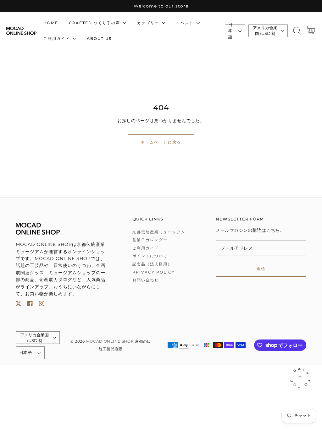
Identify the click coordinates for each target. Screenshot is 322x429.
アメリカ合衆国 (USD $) (265, 30)
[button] (297, 30)
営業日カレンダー (150, 239)
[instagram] (41, 305)
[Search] (297, 31)
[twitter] (18, 305)
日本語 (230, 30)
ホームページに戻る (161, 142)
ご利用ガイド (145, 248)
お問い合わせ (145, 280)
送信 (261, 268)
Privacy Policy (153, 272)
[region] (161, 6)
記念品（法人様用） (152, 264)
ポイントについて (150, 255)
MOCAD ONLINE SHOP (110, 341)
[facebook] (30, 305)
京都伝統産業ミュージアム (158, 232)
